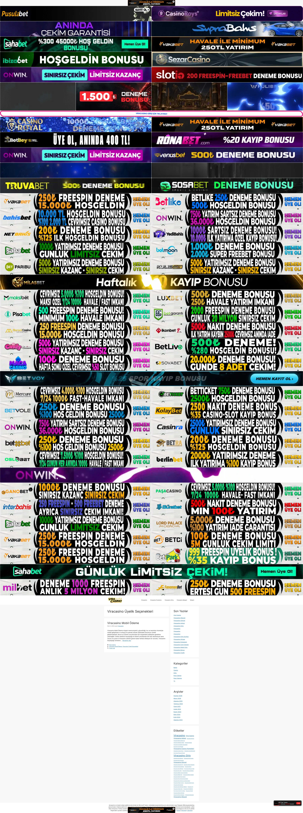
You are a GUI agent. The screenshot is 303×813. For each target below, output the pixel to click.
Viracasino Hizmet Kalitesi (179, 766)
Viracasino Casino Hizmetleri (184, 749)
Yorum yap (112, 648)
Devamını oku (126, 640)
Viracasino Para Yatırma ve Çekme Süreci (182, 780)
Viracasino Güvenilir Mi (178, 764)
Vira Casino (177, 615)
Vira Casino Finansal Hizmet (179, 753)
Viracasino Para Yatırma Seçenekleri (181, 778)
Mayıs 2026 (177, 698)
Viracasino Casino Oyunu (179, 750)
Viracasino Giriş (169, 600)
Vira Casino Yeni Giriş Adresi (179, 790)
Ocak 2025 (177, 706)
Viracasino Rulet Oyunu (189, 782)
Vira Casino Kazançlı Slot (189, 768)
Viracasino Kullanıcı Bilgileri (188, 770)
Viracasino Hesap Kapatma (189, 764)
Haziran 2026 (178, 696)
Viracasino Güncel (179, 620)
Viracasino (144, 600)
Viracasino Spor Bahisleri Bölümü (180, 786)
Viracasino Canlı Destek (181, 645)
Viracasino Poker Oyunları (179, 782)
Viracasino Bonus (179, 650)
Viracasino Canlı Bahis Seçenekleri (180, 744)
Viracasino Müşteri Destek (188, 774)
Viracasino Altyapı (179, 639)
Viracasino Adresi (179, 623)
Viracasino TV (190, 786)
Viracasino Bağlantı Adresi (179, 742)
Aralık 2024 (177, 709)
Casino (176, 670)
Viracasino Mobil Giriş (180, 647)
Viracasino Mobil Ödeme (123, 623)
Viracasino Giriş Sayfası (181, 636)
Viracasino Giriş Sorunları (179, 760)
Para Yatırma (178, 678)
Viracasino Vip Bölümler (188, 788)
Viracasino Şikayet (182, 600)
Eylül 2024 (177, 717)
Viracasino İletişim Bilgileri (179, 792)
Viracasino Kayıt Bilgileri (178, 768)
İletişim (192, 600)
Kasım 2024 (177, 712)
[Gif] (151, 282)
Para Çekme (112, 644)
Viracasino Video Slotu (178, 788)
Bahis (175, 667)
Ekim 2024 (177, 714)
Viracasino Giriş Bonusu (178, 758)
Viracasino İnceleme (156, 600)
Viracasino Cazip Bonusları (189, 750)
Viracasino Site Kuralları (178, 784)
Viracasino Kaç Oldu (178, 770)
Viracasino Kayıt (188, 766)
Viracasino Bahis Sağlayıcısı (179, 740)
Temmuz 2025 (178, 704)
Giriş (175, 673)
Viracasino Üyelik (179, 653)
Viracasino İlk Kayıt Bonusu (179, 794)
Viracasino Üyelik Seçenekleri (130, 646)
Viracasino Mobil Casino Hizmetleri (181, 772)
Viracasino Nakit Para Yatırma (179, 776)
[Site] (75, 201)
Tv (174, 681)
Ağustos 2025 (178, 701)
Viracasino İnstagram (180, 642)
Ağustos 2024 (178, 720)
